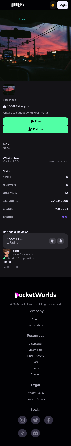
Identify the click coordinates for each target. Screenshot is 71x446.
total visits (10, 192)
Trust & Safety (35, 356)
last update (10, 200)
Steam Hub (35, 349)
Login (63, 5)
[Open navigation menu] (5, 5)
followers (9, 184)
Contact (36, 374)
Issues (35, 368)
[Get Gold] (53, 5)
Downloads (35, 343)
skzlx (65, 217)
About (35, 319)
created (8, 208)
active (7, 176)
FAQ (35, 362)
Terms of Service (35, 399)
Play (38, 121)
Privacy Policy (35, 393)
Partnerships (35, 325)
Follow (38, 129)
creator (8, 216)
